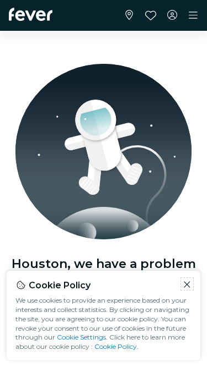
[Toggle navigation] (193, 15)
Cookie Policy (115, 346)
